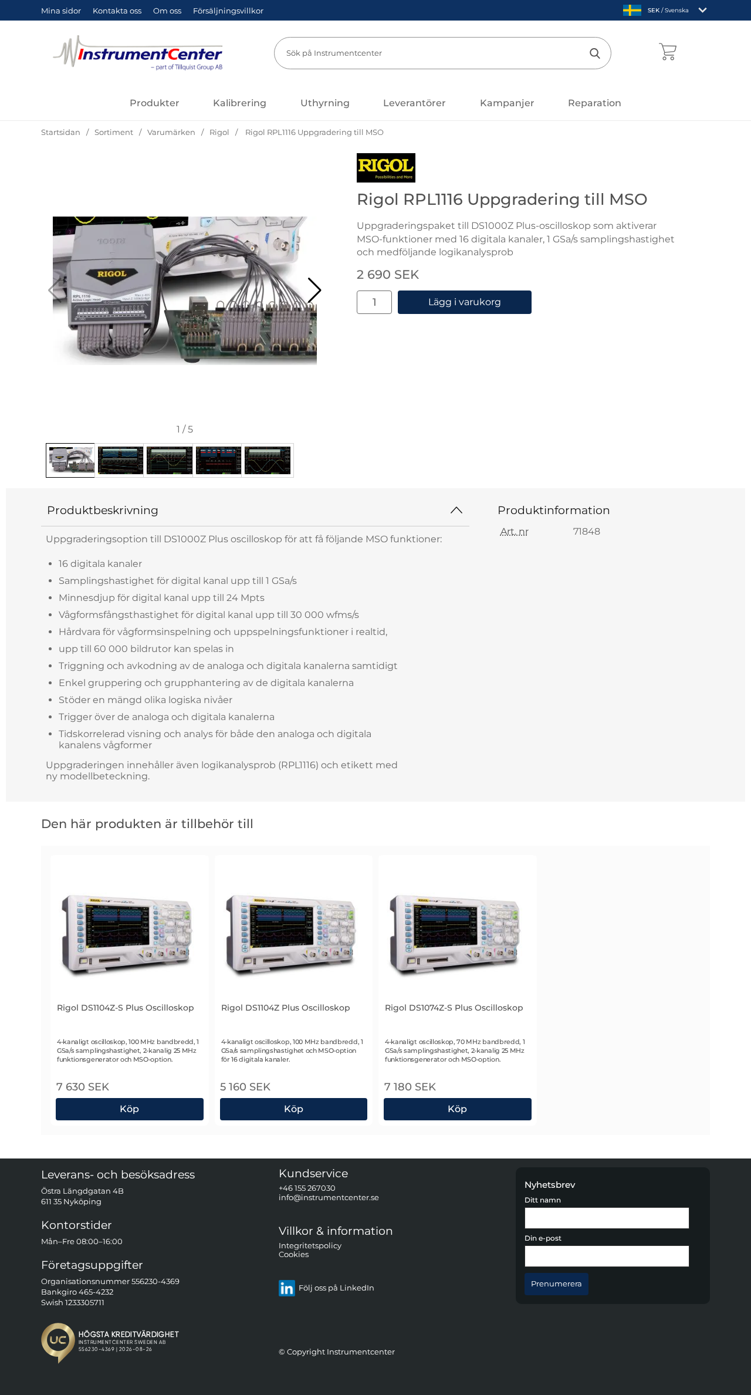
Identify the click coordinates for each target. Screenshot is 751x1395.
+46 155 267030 (307, 1188)
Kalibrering (239, 103)
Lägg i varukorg (464, 302)
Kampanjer (507, 103)
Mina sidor (61, 10)
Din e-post (543, 1239)
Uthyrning (325, 103)
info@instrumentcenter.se (329, 1197)
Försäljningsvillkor (228, 10)
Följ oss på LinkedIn (336, 1288)
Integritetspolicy (310, 1245)
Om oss (167, 10)
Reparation (594, 103)
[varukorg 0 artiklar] (667, 52)
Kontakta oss (117, 10)
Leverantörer (414, 103)
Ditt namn (543, 1200)
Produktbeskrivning (102, 510)
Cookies (294, 1255)
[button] (315, 290)
